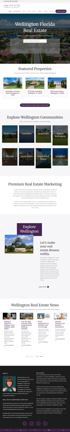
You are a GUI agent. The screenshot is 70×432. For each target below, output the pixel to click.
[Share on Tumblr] (63, 430)
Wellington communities (52, 409)
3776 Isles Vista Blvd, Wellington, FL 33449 (35, 92)
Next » (41, 356)
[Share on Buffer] (49, 430)
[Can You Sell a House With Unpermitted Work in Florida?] (26, 316)
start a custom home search (48, 73)
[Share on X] (21, 430)
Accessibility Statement (21, 417)
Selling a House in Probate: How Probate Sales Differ (9, 325)
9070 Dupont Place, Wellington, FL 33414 (57, 92)
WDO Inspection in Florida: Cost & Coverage (43, 324)
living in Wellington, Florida (43, 401)
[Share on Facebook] (7, 430)
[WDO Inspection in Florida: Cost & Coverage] (43, 316)
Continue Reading (9, 346)
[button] (61, 11)
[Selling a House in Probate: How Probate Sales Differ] (9, 316)
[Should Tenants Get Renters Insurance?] (60, 316)
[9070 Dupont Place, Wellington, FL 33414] (57, 83)
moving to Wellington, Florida (59, 399)
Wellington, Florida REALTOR (43, 389)
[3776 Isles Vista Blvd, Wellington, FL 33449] (35, 83)
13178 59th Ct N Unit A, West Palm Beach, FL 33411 (12, 93)
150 (37, 356)
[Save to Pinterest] (35, 430)
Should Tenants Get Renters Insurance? (60, 324)
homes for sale (55, 401)
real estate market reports (53, 403)
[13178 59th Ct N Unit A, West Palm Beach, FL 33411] (12, 83)
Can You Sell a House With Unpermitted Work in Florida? (26, 325)
